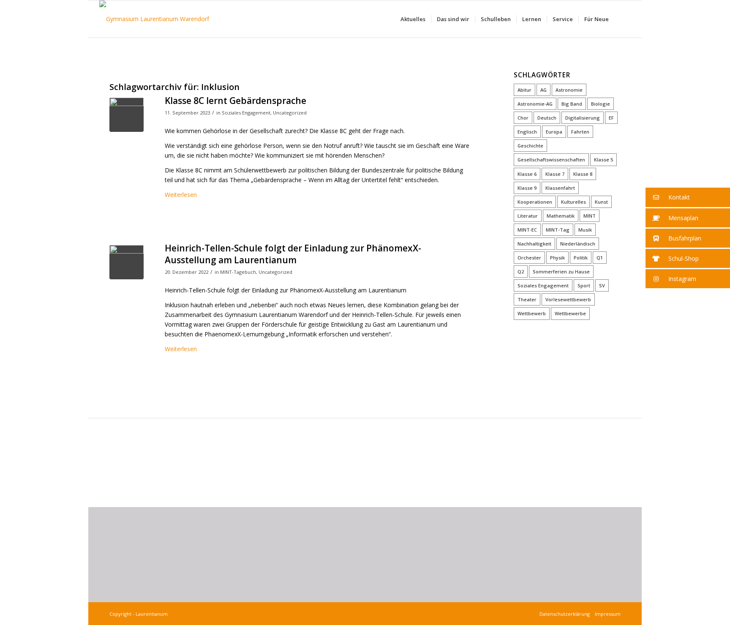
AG (543, 90)
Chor (523, 118)
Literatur (528, 216)
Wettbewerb (532, 313)
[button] (688, 197)
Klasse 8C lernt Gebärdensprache (235, 100)
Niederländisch (577, 243)
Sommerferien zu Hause (561, 271)
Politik (581, 257)
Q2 (521, 271)
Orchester (529, 257)
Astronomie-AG (535, 104)
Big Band (571, 104)
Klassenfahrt (560, 188)
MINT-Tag (557, 230)
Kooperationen (535, 202)
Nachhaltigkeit (534, 243)
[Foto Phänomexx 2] (126, 262)
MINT (589, 216)
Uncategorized (290, 112)
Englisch (527, 131)
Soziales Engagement (246, 112)
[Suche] (622, 19)
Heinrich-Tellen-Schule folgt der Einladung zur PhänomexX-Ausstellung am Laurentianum (293, 253)
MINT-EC (527, 230)
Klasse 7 (554, 174)
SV (602, 285)
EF (611, 118)
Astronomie (569, 90)
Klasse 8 (582, 174)
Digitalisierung (582, 118)
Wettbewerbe (570, 313)
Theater (527, 299)
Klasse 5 (603, 159)
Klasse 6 (527, 174)
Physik (557, 257)
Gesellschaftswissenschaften (551, 159)
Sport (583, 285)
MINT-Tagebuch (238, 272)
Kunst (601, 202)
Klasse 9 (527, 188)
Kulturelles (573, 202)
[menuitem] (413, 19)
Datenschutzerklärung (565, 614)
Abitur (524, 90)
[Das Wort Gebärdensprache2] (126, 115)
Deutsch (546, 118)
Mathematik (561, 216)
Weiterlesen (181, 195)
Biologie (600, 104)
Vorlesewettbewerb (568, 299)
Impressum (606, 614)
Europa (554, 131)
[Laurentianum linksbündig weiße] (154, 19)
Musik (585, 230)
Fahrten (580, 131)
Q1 (600, 257)
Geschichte (530, 145)
